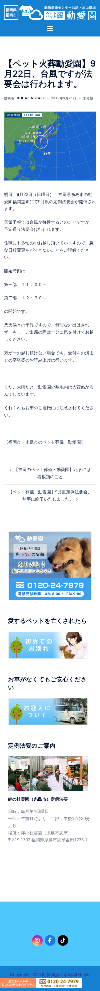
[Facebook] (50, 940)
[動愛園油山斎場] (50, 12)
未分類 (88, 98)
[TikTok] (63, 940)
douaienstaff (31, 98)
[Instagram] (37, 940)
